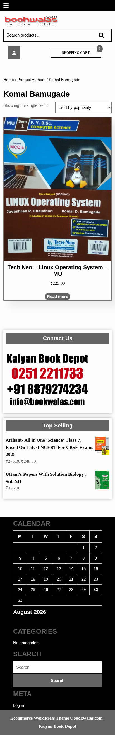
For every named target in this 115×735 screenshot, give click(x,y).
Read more (57, 296)
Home (8, 80)
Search (98, 35)
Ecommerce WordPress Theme (39, 718)
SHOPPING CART (76, 53)
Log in (18, 705)
